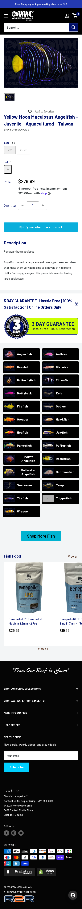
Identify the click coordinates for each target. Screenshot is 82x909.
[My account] (67, 16)
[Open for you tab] (72, 895)
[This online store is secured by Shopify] (46, 870)
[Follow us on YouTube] (21, 833)
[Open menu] (6, 15)
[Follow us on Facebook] (6, 833)
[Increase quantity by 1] (43, 205)
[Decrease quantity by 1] (22, 205)
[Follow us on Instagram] (13, 833)
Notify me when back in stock (41, 227)
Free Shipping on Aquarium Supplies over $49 (41, 4)
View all (73, 556)
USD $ (9, 790)
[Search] (73, 27)
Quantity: (10, 205)
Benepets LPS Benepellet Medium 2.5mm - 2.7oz (26, 621)
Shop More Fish (41, 535)
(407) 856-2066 (45, 800)
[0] (75, 15)
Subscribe (17, 767)
